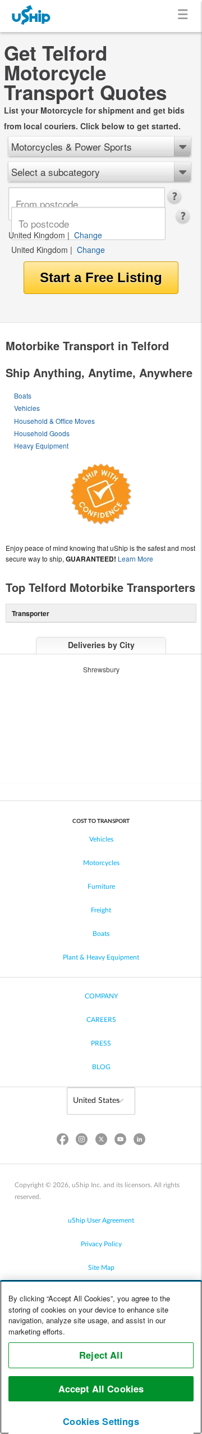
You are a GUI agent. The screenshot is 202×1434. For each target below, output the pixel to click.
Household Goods (42, 433)
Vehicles (27, 408)
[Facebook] (62, 1141)
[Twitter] (101, 1141)
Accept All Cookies (101, 1388)
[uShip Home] (31, 16)
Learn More (135, 558)
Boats (22, 395)
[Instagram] (81, 1141)
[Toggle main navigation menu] (185, 16)
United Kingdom (36, 235)
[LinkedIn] (139, 1141)
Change (88, 235)
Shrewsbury (101, 669)
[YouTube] (120, 1141)
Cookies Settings (101, 1421)
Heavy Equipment (41, 445)
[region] (101, 1357)
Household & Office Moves (54, 421)
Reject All (101, 1355)
